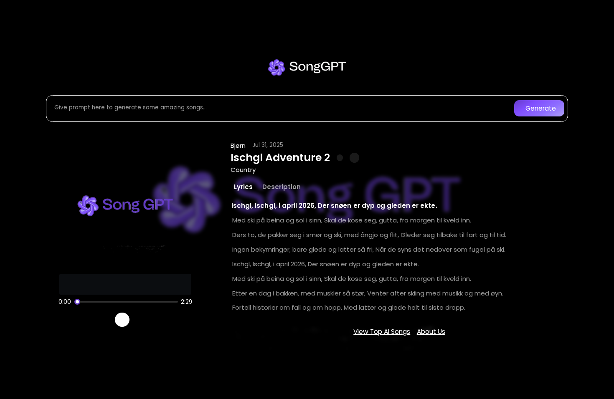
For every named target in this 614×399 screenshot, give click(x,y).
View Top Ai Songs (381, 331)
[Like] (340, 157)
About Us (431, 331)
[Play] (122, 320)
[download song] (354, 157)
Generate (541, 108)
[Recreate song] (145, 319)
